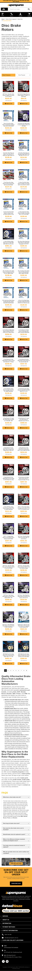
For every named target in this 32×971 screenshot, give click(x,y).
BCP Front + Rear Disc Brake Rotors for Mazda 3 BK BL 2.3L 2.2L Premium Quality (24, 567)
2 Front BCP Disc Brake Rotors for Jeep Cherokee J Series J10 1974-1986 (24, 125)
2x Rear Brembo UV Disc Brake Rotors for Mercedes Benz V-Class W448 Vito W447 (24, 449)
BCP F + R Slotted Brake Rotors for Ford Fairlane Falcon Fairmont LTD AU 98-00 (8, 537)
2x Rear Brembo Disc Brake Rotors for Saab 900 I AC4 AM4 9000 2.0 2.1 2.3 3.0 (24, 390)
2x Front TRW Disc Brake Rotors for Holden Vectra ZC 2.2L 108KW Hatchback (8, 390)
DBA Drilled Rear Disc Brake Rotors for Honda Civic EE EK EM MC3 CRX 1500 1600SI (23, 655)
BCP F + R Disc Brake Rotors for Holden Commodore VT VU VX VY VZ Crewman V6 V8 (23, 508)
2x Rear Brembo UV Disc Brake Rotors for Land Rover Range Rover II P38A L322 (8, 449)
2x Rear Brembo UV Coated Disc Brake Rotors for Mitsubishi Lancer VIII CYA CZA (23, 420)
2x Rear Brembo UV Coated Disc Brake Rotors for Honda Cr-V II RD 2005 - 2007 (8, 419)
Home (3, 19)
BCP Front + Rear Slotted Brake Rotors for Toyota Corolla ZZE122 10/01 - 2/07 (8, 596)
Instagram (14, 2)
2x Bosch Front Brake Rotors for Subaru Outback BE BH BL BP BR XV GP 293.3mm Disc (23, 301)
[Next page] (26, 670)
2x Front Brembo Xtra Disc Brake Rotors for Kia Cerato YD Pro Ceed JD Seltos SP (24, 360)
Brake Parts (20, 19)
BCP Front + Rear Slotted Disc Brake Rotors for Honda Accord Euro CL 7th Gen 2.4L (24, 596)
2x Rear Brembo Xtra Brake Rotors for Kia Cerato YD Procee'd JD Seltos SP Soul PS (23, 479)
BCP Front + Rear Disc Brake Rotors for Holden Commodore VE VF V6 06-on (8, 95)
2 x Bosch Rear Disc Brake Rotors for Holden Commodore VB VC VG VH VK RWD (23, 213)
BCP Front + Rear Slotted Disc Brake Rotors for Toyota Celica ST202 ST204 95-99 (8, 626)
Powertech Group (16, 968)
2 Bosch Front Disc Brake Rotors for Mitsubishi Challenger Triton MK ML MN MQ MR (8, 125)
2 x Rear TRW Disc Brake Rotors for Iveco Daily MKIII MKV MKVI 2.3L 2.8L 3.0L (8, 242)
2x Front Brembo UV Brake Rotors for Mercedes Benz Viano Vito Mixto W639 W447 (23, 331)
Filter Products (6, 75)
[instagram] (7, 961)
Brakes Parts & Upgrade (11, 19)
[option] (17, 1)
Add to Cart (9, 103)
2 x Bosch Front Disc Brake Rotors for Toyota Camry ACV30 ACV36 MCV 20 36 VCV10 (8, 213)
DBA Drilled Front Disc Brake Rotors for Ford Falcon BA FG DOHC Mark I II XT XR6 (8, 655)
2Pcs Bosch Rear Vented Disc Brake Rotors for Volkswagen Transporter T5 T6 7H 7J (23, 242)
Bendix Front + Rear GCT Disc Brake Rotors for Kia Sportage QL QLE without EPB (23, 626)
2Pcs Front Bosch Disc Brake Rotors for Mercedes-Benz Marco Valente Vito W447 (23, 272)
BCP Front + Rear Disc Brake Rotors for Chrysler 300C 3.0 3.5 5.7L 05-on (23, 537)
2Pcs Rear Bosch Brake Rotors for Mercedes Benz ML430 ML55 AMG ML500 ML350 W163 (8, 302)
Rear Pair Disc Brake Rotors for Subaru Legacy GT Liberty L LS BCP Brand (24, 95)
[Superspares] (15, 5)
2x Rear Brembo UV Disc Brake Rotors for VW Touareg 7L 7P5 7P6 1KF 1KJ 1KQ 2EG (8, 479)
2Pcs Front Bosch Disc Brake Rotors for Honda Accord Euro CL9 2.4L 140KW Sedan (8, 272)
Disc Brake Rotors (7, 20)
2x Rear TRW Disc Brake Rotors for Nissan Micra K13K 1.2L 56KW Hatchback (8, 508)
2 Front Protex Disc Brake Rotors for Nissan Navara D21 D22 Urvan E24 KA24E (8, 183)
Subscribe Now (16, 883)
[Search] (28, 9)
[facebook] (3, 961)
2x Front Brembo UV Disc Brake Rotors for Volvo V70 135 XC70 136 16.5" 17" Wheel (8, 360)
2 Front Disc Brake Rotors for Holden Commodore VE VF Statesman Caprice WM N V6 (8, 154)
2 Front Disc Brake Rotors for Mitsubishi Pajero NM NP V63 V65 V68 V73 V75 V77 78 (23, 154)
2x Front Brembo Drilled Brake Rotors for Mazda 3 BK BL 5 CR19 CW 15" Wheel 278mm (8, 331)
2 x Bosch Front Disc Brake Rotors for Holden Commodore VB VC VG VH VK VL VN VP (23, 183)
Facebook (27, 1)
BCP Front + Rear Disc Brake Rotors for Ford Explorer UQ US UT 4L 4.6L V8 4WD (8, 567)
